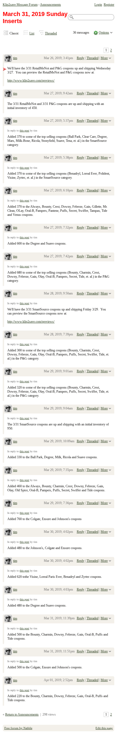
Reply (80, 58)
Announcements (50, 5)
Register (109, 5)
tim (15, 58)
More (104, 58)
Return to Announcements (22, 714)
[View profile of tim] (8, 59)
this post (24, 130)
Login (98, 5)
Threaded (51, 33)
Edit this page (104, 728)
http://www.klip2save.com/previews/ (30, 80)
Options (104, 32)
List (31, 33)
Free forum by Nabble (18, 728)
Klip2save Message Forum (20, 5)
